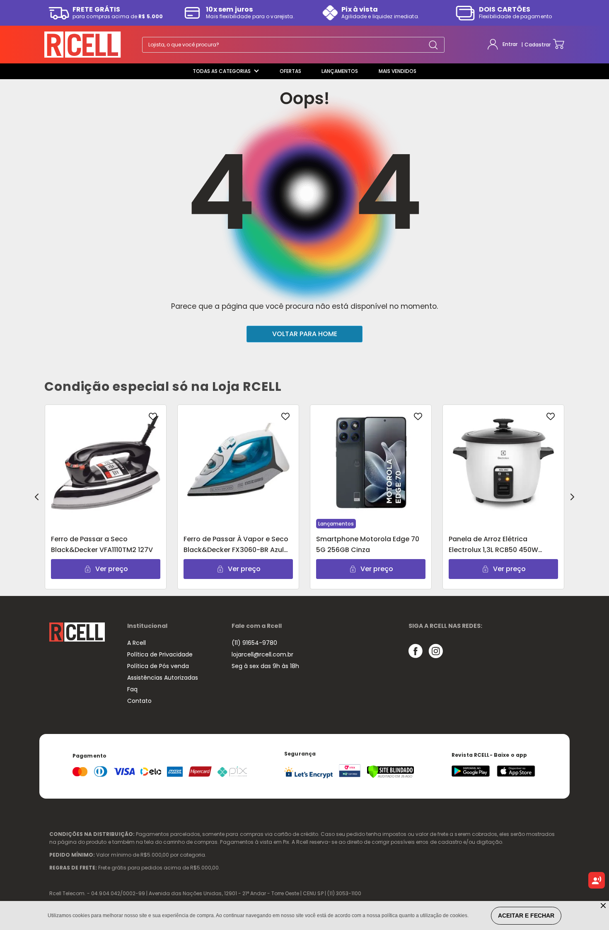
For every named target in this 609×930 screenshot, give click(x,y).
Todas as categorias (222, 71)
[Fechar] (604, 906)
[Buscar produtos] (433, 44)
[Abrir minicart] (558, 45)
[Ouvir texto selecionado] (596, 880)
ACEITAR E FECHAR (526, 915)
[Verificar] (390, 776)
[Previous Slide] (37, 497)
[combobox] (293, 45)
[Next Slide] (572, 497)
